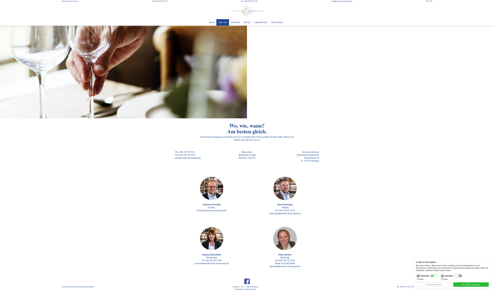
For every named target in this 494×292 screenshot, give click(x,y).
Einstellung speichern (434, 284)
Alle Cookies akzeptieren (471, 284)
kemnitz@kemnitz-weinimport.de (212, 210)
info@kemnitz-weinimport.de (341, 1)
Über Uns (222, 22)
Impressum (239, 289)
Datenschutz (250, 289)
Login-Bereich (260, 22)
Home (211, 22)
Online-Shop (277, 22)
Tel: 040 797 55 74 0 (159, 1)
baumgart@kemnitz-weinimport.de (285, 213)
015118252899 (288, 263)
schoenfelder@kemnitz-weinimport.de (211, 263)
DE (427, 1)
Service (247, 22)
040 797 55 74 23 (287, 210)
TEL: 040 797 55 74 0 (185, 152)
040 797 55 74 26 (214, 260)
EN (431, 1)
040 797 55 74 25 (287, 260)
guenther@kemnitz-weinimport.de (285, 266)
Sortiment (235, 22)
